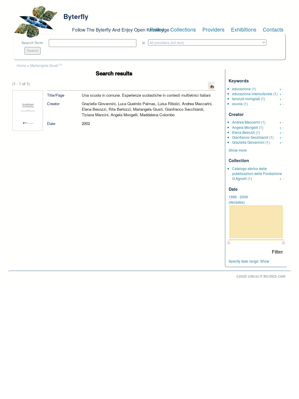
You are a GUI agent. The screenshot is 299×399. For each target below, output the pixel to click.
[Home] (36, 22)
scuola (237, 103)
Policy (157, 29)
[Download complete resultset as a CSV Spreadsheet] (211, 85)
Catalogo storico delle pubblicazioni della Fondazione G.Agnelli (257, 173)
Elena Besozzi (243, 132)
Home (21, 65)
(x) (60, 64)
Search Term (32, 42)
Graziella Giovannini (248, 142)
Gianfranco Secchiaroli (250, 137)
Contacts (273, 29)
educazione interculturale (252, 93)
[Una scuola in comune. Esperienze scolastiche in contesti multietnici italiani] (27, 110)
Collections (183, 29)
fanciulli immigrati (246, 98)
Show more (238, 150)
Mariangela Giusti (44, 65)
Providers (213, 29)
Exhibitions (243, 29)
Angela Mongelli (245, 127)
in (143, 42)
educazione (241, 88)
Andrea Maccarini (246, 121)
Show (264, 261)
